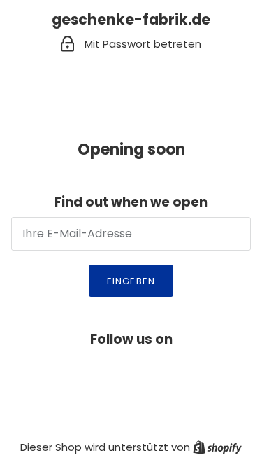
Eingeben (130, 281)
